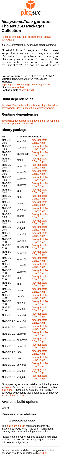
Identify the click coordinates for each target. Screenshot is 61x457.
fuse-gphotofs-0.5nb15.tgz (40, 154)
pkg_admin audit (16, 426)
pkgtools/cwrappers (43, 108)
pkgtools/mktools (50, 105)
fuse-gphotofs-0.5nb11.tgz (40, 216)
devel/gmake (9, 108)
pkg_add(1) (8, 390)
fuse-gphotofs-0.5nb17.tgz (40, 141)
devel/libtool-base (30, 105)
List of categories (32, 37)
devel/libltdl (39, 120)
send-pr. (42, 453)
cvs (24, 90)
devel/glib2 (8, 120)
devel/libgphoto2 (23, 120)
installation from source (14, 395)
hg (28, 90)
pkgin (9, 387)
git (32, 90)
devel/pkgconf (24, 108)
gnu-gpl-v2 (18, 87)
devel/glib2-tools (11, 105)
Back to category (12, 37)
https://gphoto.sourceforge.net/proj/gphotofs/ (26, 84)
